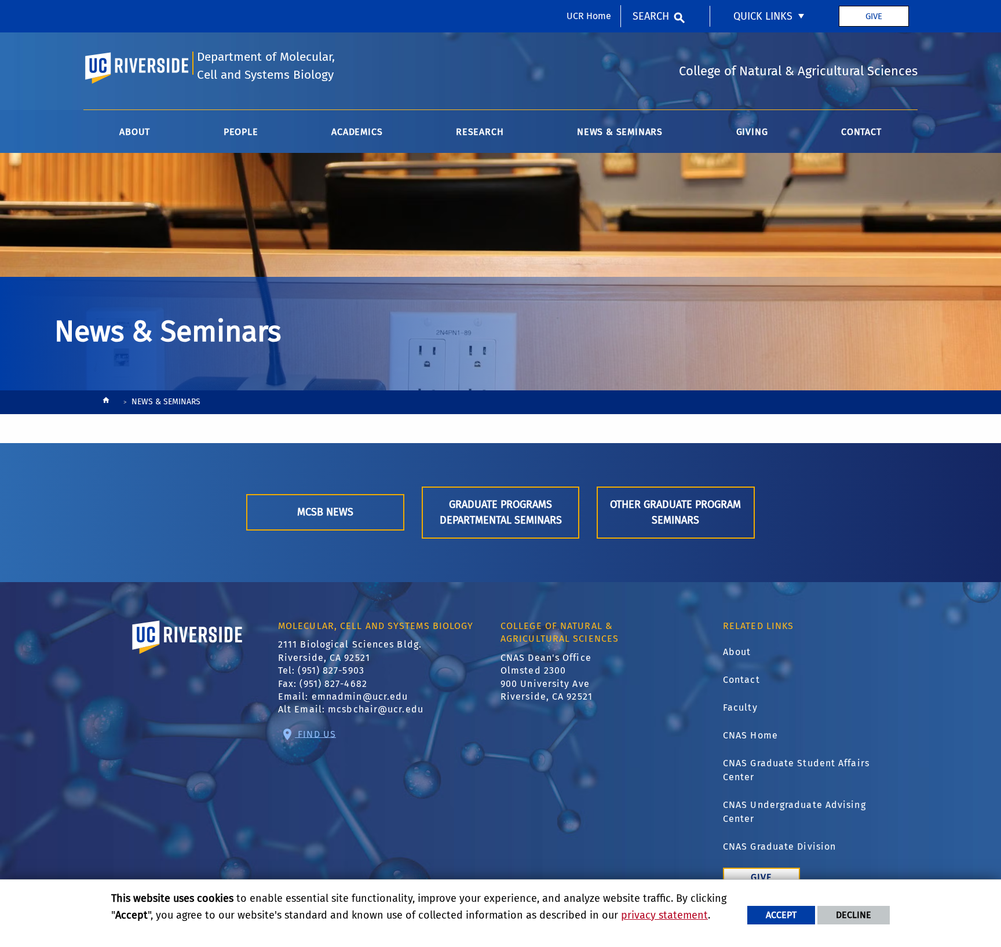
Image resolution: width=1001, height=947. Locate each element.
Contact (741, 679)
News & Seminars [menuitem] (620, 131)
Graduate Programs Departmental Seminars (501, 512)
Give (873, 16)
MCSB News (325, 512)
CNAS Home (750, 735)
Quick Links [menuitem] (762, 16)
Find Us (315, 733)
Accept (781, 914)
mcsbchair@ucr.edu (375, 709)
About (737, 651)
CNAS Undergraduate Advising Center (794, 811)
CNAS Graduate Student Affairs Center (796, 770)
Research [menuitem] (479, 131)
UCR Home (589, 15)
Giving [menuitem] (752, 131)
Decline (853, 914)
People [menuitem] (241, 131)
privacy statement (664, 915)
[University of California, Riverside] (188, 653)
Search (651, 16)
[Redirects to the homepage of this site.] (106, 403)
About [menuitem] (134, 131)
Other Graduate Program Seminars (675, 512)
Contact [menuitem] (861, 131)
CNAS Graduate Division (779, 846)
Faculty (740, 707)
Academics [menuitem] (356, 131)
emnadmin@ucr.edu (360, 696)
